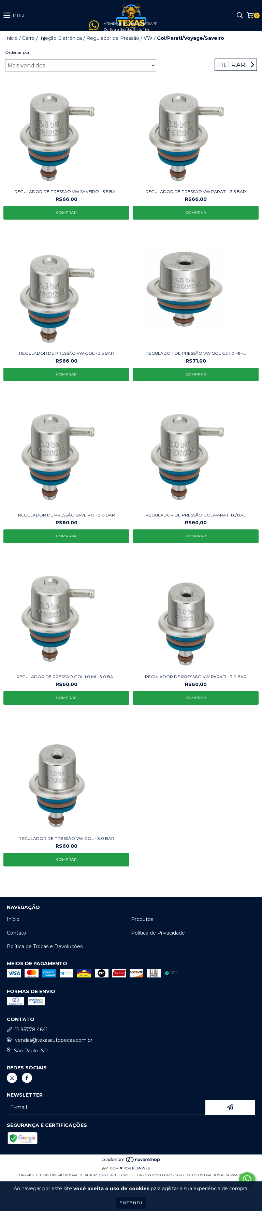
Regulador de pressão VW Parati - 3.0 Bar (196, 676)
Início (11, 38)
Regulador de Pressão (112, 38)
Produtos (142, 919)
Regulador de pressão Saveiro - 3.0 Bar (66, 514)
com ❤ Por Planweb (130, 1168)
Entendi (131, 1202)
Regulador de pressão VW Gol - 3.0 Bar (66, 838)
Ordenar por (17, 52)
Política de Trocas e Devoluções (45, 946)
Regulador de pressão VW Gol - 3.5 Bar (66, 353)
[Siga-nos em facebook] (27, 1078)
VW (148, 38)
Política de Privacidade (158, 933)
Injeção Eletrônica (60, 38)
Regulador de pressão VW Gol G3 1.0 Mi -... (196, 353)
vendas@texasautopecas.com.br (53, 1040)
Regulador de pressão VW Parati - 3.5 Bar (195, 191)
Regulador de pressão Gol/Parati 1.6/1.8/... (196, 514)
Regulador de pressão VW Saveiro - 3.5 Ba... (66, 191)
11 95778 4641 (31, 1029)
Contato (16, 933)
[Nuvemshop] (131, 1161)
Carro (28, 38)
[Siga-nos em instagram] (12, 1078)
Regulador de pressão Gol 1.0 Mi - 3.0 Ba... (66, 676)
